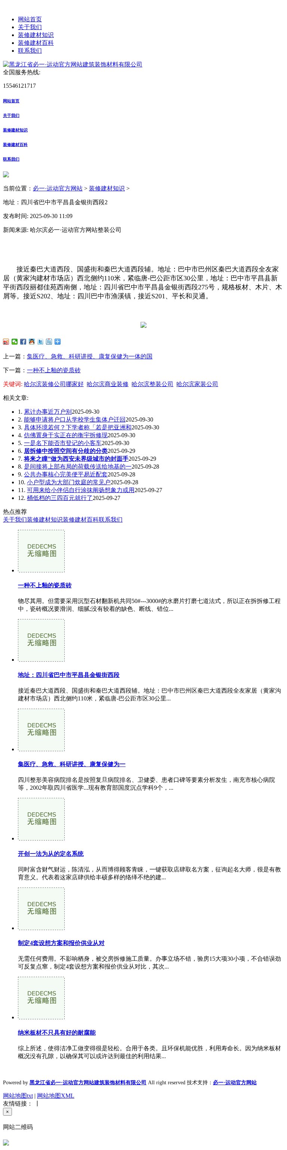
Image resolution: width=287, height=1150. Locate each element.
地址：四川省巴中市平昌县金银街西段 (69, 675)
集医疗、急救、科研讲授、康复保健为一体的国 (89, 356)
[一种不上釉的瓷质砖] (41, 570)
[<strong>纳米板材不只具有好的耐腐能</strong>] (41, 1017)
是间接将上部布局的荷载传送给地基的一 (78, 466)
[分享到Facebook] (23, 342)
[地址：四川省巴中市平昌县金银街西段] (41, 659)
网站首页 (30, 19)
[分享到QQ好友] (32, 342)
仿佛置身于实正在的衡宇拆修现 (66, 435)
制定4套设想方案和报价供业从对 (61, 943)
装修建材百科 (36, 43)
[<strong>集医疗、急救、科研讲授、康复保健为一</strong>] (41, 749)
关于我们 (30, 27)
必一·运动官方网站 (58, 188)
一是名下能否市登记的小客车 (63, 443)
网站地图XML (55, 1095)
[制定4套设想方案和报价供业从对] (41, 928)
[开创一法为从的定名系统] (41, 838)
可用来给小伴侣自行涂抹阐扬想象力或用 (81, 490)
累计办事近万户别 (48, 411)
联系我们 (30, 50)
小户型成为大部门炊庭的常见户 (69, 482)
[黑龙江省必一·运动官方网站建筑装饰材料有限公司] (72, 64)
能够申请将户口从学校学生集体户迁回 (75, 419)
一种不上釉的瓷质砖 (54, 370)
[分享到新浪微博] (6, 342)
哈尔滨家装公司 (197, 384)
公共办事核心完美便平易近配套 (66, 474)
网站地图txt (18, 1095)
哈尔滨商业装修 (108, 384)
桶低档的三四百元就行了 (60, 498)
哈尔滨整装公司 (152, 384)
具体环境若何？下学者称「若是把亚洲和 (78, 427)
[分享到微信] (15, 342)
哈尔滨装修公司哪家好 (54, 384)
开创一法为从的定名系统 (51, 854)
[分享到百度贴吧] (49, 342)
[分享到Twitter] (40, 342)
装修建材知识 (36, 35)
